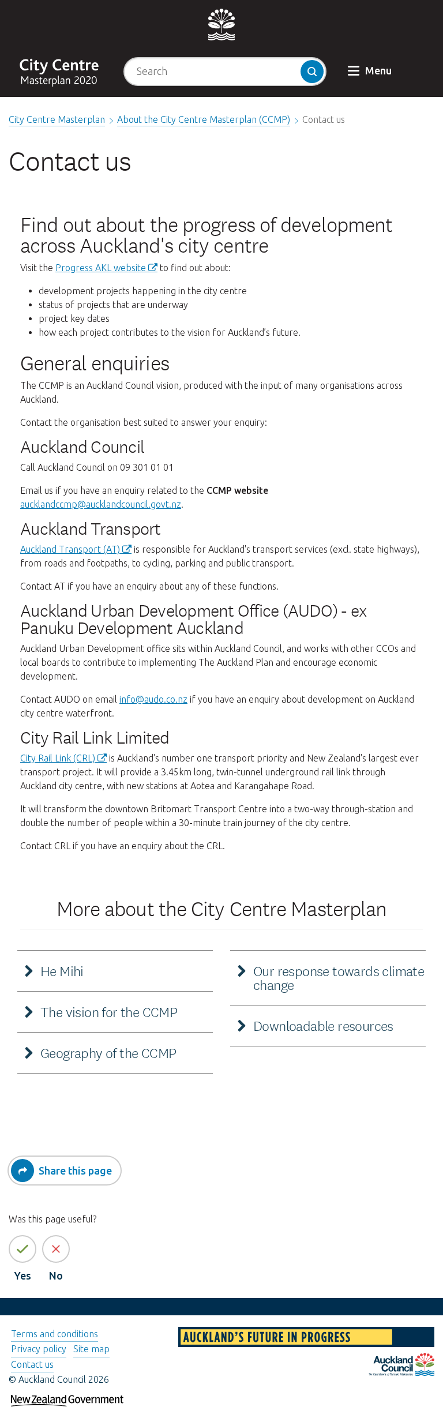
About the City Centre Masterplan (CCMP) (203, 119)
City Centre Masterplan (57, 119)
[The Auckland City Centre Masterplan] (66, 71)
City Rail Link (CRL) (57, 758)
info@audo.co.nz (153, 699)
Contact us (32, 1364)
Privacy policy (38, 1349)
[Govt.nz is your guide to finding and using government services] (67, 1396)
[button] (370, 71)
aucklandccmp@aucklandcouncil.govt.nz (100, 504)
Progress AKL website (100, 267)
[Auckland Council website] (401, 1366)
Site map (91, 1349)
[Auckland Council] (221, 23)
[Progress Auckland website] (306, 1339)
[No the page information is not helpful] (56, 1249)
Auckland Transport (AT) (70, 549)
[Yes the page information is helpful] (22, 1249)
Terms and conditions (54, 1334)
